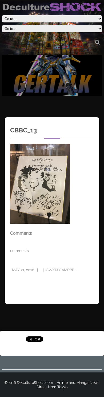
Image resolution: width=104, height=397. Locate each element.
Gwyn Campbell (62, 270)
